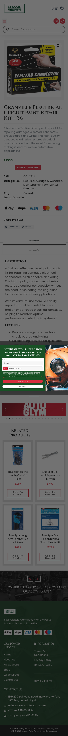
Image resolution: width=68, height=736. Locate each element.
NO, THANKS (22, 386)
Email (4, 360)
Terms (4, 377)
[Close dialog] (66, 347)
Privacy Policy (39, 376)
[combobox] (5, 368)
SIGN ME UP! (23, 381)
